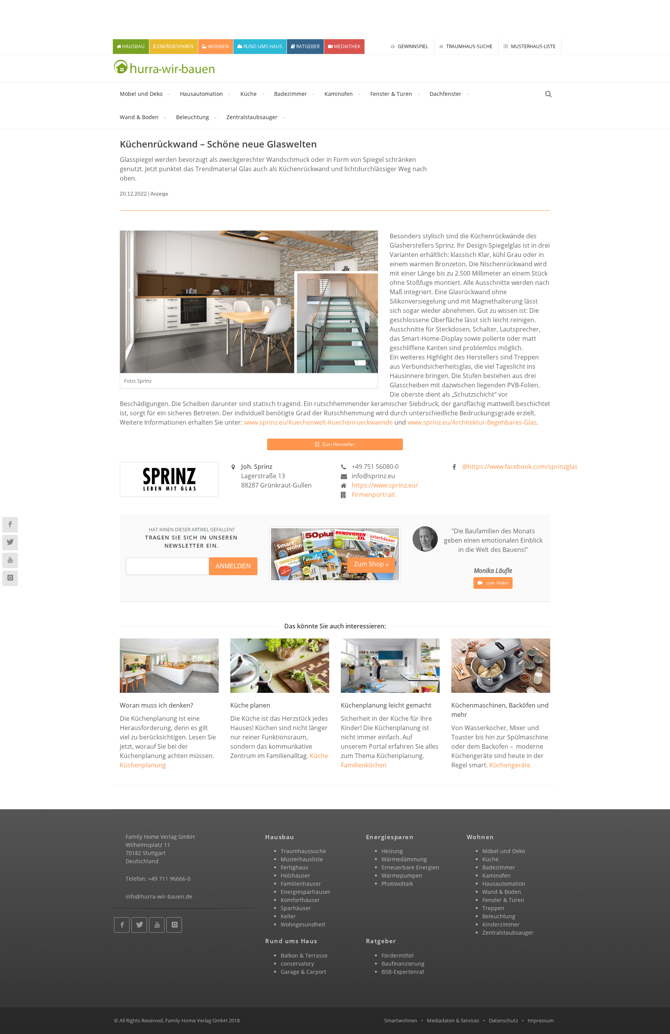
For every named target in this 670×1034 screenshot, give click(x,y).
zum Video (496, 582)
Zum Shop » (371, 564)
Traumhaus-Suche (468, 46)
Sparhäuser (296, 908)
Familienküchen (364, 765)
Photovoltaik (397, 883)
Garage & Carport (303, 971)
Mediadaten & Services (453, 1020)
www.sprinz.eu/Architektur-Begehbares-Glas (472, 422)
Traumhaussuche (303, 851)
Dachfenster (445, 93)
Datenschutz (503, 1020)
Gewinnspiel (412, 46)
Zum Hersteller (338, 444)
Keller (288, 916)
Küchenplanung (143, 765)
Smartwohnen (400, 1020)
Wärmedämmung (404, 859)
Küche (248, 93)
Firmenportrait (373, 494)
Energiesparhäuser (305, 891)
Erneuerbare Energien (410, 867)
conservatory (297, 963)
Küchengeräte (509, 765)
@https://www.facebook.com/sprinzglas (520, 466)
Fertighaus (294, 867)
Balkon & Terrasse (304, 955)
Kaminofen (339, 93)
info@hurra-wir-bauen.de (159, 896)
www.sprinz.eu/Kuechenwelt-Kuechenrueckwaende (318, 422)
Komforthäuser (300, 900)
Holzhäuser (295, 875)
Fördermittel (398, 955)
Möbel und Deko (141, 93)
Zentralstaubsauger (252, 117)
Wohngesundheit (303, 924)
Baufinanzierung (403, 963)
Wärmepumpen (402, 875)
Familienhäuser (301, 883)
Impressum (541, 1020)
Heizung (392, 851)
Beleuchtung (192, 117)
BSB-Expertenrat (403, 971)
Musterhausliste (302, 859)
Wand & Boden (139, 117)
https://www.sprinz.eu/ (385, 485)
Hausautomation (201, 93)
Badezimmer (290, 93)
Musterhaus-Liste (533, 46)
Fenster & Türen (391, 93)
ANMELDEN (233, 566)
